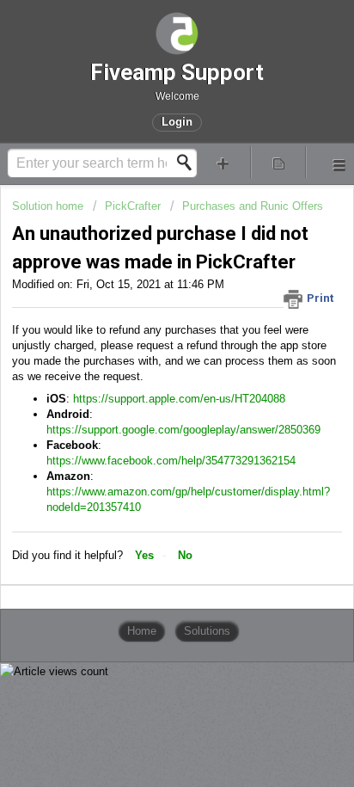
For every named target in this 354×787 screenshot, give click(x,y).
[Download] (145, 379)
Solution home (49, 206)
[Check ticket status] (278, 162)
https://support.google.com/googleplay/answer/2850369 (183, 429)
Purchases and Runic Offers (252, 206)
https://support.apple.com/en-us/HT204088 (179, 398)
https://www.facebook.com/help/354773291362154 (171, 460)
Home (141, 630)
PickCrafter (133, 206)
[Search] (189, 162)
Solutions (207, 630)
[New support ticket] (223, 162)
